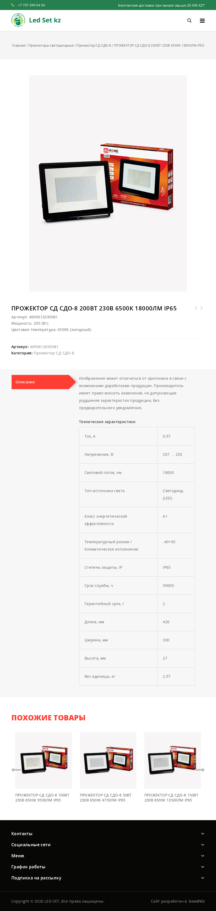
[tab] (40, 382)
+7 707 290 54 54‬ (31, 5)
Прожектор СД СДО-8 (94, 45)
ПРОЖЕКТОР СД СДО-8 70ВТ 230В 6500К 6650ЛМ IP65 (202, 311)
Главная (19, 45)
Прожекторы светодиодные (51, 45)
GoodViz (197, 901)
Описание (25, 381)
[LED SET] (36, 20)
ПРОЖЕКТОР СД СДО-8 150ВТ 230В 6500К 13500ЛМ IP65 (196, 311)
